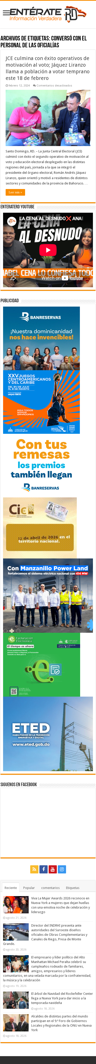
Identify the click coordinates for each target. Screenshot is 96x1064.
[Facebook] (43, 869)
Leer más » (15, 192)
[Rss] (34, 869)
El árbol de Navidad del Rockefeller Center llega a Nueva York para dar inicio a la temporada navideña (62, 998)
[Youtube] (53, 869)
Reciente (11, 888)
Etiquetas (72, 888)
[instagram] (62, 869)
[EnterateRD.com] (48, 13)
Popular (29, 888)
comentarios (50, 888)
